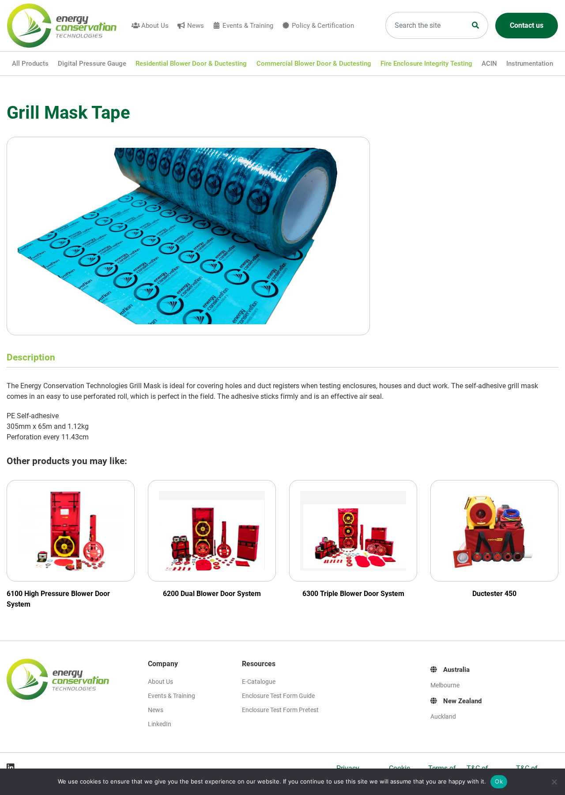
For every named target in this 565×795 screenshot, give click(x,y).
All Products (30, 64)
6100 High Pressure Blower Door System (58, 598)
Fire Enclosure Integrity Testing (426, 64)
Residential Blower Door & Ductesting (191, 64)
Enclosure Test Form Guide (278, 695)
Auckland (443, 716)
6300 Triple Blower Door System (353, 593)
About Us (155, 26)
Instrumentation (529, 64)
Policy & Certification (323, 26)
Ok (499, 781)
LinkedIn (159, 724)
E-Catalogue (258, 681)
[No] (554, 781)
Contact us (526, 25)
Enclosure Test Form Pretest (280, 709)
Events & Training (247, 26)
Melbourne (445, 685)
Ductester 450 (494, 593)
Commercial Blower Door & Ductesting (313, 64)
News (195, 26)
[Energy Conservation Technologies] (67, 26)
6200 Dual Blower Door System (212, 593)
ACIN (489, 64)
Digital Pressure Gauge (92, 64)
